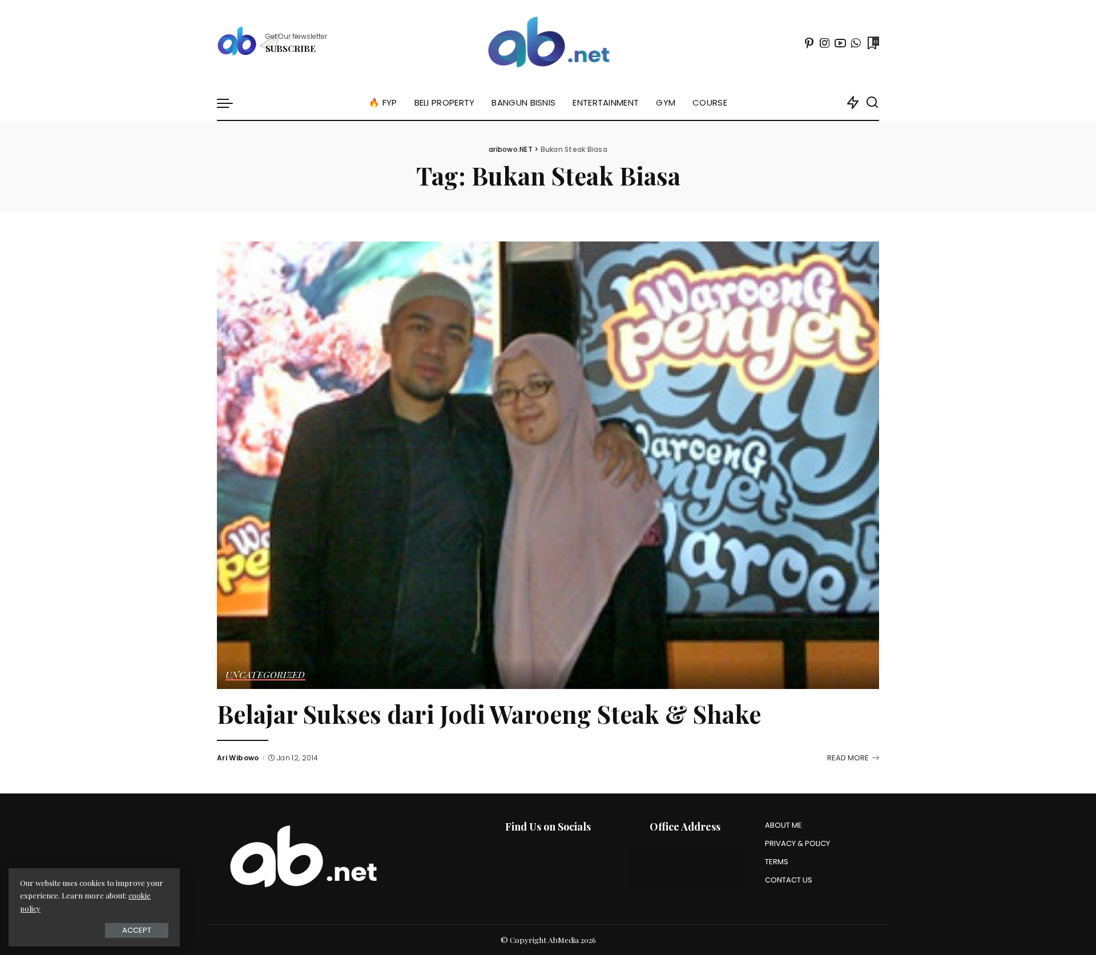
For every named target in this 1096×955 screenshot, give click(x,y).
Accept (136, 930)
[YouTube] (840, 43)
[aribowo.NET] (547, 42)
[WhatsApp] (855, 43)
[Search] (872, 103)
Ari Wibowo (238, 758)
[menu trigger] (230, 103)
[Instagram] (825, 43)
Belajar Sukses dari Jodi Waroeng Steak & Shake (489, 714)
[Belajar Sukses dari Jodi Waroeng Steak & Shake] (548, 465)
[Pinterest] (809, 43)
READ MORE (848, 757)
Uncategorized (265, 675)
